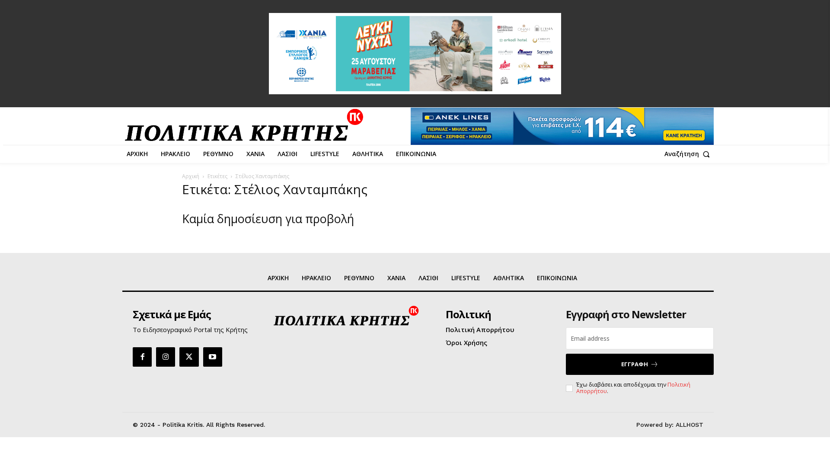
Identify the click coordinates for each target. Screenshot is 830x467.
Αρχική (190, 176)
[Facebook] (142, 356)
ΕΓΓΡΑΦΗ (634, 364)
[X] (188, 356)
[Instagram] (165, 356)
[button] (689, 154)
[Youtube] (212, 356)
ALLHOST (689, 424)
